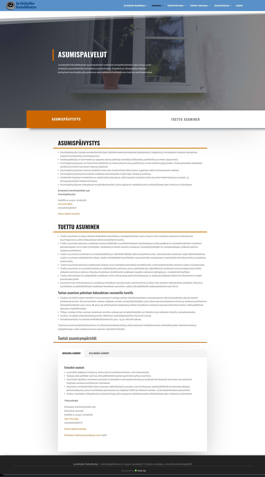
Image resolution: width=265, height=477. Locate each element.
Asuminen (156, 6)
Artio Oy (141, 470)
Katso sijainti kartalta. (69, 213)
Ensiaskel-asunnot (71, 353)
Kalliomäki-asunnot (99, 353)
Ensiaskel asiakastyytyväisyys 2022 (82, 435)
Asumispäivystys (66, 118)
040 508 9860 (65, 204)
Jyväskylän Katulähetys (134, 6)
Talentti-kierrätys (175, 6)
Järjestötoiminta (221, 6)
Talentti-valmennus (199, 6)
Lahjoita (239, 6)
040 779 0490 (71, 418)
